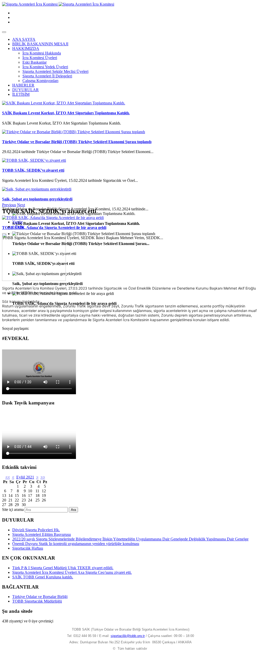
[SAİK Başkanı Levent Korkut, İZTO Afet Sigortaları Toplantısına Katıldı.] (63, 103)
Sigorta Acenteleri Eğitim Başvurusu (41, 534)
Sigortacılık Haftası (27, 548)
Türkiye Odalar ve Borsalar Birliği (40, 596)
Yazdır (17, 222)
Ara (73, 510)
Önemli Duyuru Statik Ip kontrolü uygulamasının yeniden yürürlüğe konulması (75, 543)
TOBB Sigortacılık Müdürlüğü (37, 601)
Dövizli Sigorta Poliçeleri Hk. (36, 530)
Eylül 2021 (25, 477)
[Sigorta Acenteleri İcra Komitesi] (58, 4)
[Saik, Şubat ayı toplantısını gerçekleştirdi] (36, 189)
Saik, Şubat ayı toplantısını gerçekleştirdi (37, 199)
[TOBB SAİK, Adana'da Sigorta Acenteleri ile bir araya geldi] (53, 217)
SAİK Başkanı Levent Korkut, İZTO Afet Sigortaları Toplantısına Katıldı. (66, 113)
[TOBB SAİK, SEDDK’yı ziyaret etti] (34, 160)
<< (7, 477)
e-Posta (18, 226)
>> (43, 477)
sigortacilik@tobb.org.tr (128, 636)
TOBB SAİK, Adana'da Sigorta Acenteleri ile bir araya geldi (54, 227)
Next (21, 205)
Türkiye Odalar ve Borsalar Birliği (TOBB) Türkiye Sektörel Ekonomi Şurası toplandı (76, 142)
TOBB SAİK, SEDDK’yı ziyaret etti (33, 170)
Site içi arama (13, 509)
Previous (9, 205)
